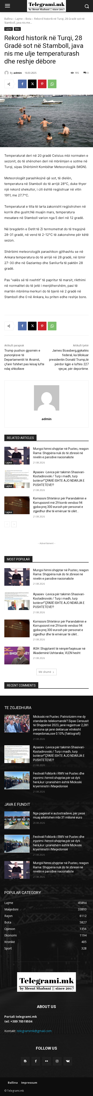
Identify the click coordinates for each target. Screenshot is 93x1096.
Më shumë (45, 672)
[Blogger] (25, 1061)
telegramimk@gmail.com (34, 1031)
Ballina (8, 19)
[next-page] (14, 524)
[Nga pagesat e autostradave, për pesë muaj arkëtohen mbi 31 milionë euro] (17, 820)
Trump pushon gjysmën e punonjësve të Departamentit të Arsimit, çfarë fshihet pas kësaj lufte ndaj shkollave (24, 360)
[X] (32, 84)
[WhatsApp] (52, 84)
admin (17, 72)
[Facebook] (22, 84)
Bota (28, 19)
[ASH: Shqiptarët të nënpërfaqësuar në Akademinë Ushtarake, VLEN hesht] (17, 655)
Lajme (19, 19)
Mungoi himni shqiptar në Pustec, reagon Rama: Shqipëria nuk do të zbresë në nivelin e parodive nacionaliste (61, 453)
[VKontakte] (68, 1061)
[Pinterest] (42, 84)
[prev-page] (7, 524)
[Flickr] (46, 1061)
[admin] (7, 73)
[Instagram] (57, 1061)
